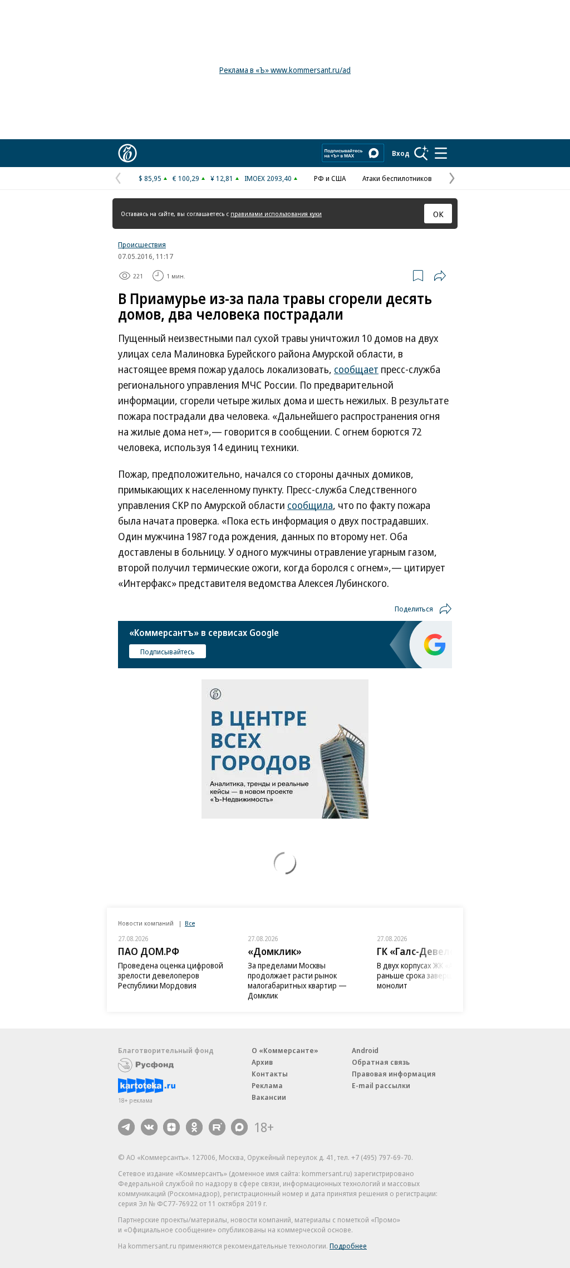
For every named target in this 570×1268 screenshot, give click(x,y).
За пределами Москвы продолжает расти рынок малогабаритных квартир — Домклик (167, 980)
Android (365, 1050)
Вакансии (269, 1097)
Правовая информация (394, 1074)
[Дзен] (171, 1127)
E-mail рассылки (381, 1085)
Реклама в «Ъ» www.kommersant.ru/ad (285, 70)
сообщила (310, 505)
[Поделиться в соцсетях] (439, 275)
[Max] (239, 1127)
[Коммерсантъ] (127, 153)
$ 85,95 (150, 178)
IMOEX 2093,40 (268, 178)
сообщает (356, 369)
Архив (262, 1062)
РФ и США (330, 178)
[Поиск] (421, 153)
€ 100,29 (186, 178)
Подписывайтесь (167, 652)
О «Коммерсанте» (285, 1050)
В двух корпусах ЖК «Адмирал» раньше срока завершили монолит (301, 975)
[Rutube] (217, 1127)
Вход (401, 153)
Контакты (270, 1074)
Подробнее (348, 1246)
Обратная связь (381, 1062)
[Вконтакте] (149, 1127)
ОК (438, 213)
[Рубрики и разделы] (441, 153)
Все (190, 923)
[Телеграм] (126, 1127)
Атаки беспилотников (397, 178)
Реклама (267, 1085)
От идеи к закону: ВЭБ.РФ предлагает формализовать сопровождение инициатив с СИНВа (428, 980)
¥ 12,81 (221, 178)
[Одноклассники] (194, 1127)
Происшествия (142, 244)
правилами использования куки (276, 213)
